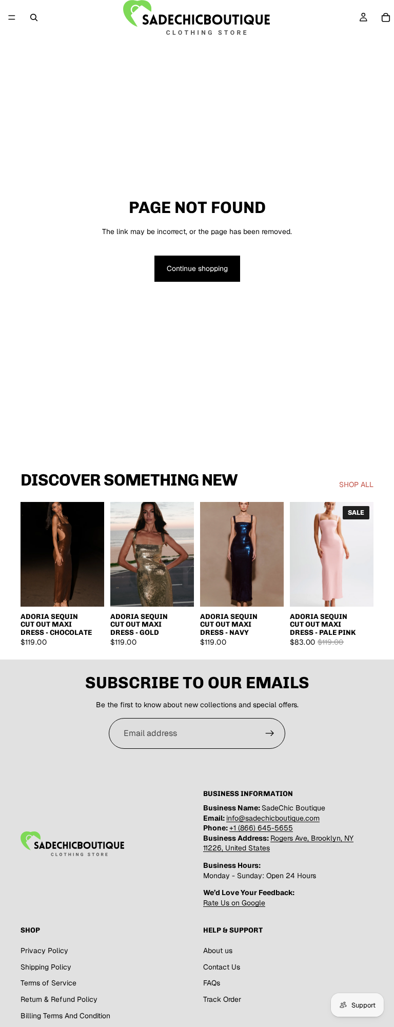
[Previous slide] (32, 554)
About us (217, 951)
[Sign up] (270, 733)
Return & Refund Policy (59, 999)
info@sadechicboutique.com (273, 818)
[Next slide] (93, 554)
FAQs (211, 983)
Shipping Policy (46, 967)
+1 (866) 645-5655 (261, 828)
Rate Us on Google (234, 902)
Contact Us (221, 967)
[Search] (34, 17)
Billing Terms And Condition (65, 1015)
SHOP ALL (356, 484)
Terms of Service (48, 983)
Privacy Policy (44, 951)
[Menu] (12, 17)
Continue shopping (197, 268)
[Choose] (88, 591)
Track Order (222, 999)
